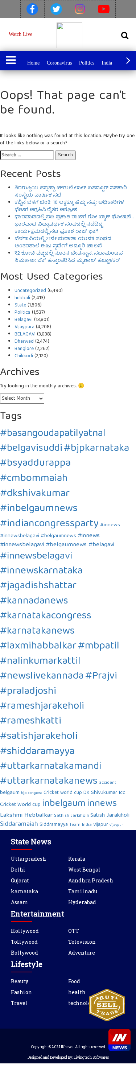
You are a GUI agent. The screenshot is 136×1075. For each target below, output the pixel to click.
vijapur (100, 824)
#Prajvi (101, 676)
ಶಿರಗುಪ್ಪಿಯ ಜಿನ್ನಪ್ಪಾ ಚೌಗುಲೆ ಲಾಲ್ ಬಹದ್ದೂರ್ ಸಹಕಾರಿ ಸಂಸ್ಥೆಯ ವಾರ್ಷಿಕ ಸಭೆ (71, 192)
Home (33, 63)
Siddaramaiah (19, 825)
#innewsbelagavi (36, 556)
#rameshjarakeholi (42, 706)
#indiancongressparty (49, 524)
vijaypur (116, 825)
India (107, 63)
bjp (23, 793)
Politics (86, 63)
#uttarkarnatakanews (49, 782)
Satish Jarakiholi (109, 816)
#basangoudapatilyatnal (53, 434)
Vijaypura (24, 327)
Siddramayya (54, 824)
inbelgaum (64, 803)
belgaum (10, 793)
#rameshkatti (30, 721)
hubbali (22, 298)
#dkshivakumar (35, 494)
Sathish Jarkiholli (71, 816)
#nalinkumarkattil (40, 661)
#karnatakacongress (45, 616)
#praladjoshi (28, 692)
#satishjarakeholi (39, 737)
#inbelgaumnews (39, 509)
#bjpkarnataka (96, 449)
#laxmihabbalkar (38, 646)
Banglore (24, 349)
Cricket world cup (63, 792)
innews (102, 803)
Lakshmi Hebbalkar (26, 815)
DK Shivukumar (100, 793)
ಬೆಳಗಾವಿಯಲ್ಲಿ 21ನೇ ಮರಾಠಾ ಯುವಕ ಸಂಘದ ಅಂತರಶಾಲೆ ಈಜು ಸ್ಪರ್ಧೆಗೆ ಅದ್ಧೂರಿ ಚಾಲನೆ (63, 243)
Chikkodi (24, 356)
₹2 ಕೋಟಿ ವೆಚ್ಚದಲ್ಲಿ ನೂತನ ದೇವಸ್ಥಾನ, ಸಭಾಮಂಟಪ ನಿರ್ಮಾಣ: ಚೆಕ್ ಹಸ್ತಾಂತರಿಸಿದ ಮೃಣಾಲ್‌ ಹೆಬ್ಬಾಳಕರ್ (69, 257)
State (20, 305)
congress (35, 793)
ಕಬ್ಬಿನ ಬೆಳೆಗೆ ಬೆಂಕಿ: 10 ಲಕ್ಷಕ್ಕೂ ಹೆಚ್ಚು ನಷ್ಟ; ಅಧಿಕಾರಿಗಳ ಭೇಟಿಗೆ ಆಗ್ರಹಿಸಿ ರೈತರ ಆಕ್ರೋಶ (69, 206)
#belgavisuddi (31, 449)
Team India (80, 825)
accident (107, 783)
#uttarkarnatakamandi (50, 767)
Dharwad (24, 341)
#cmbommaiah (34, 479)
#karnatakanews (37, 631)
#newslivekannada (42, 676)
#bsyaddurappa (35, 463)
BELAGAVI (25, 334)
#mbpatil (98, 646)
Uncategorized (30, 291)
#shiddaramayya (37, 752)
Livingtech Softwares (91, 1057)
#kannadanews (34, 601)
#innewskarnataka (41, 571)
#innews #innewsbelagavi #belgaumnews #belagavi (57, 540)
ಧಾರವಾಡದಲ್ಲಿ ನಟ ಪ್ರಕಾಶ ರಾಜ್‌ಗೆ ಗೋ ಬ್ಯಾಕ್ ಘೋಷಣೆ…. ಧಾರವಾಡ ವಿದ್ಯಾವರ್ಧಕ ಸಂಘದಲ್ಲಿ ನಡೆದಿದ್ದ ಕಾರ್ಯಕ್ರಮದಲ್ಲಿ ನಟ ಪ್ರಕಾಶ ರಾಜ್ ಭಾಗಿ (74, 224)
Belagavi (24, 320)
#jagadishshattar (38, 586)
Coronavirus (59, 63)
